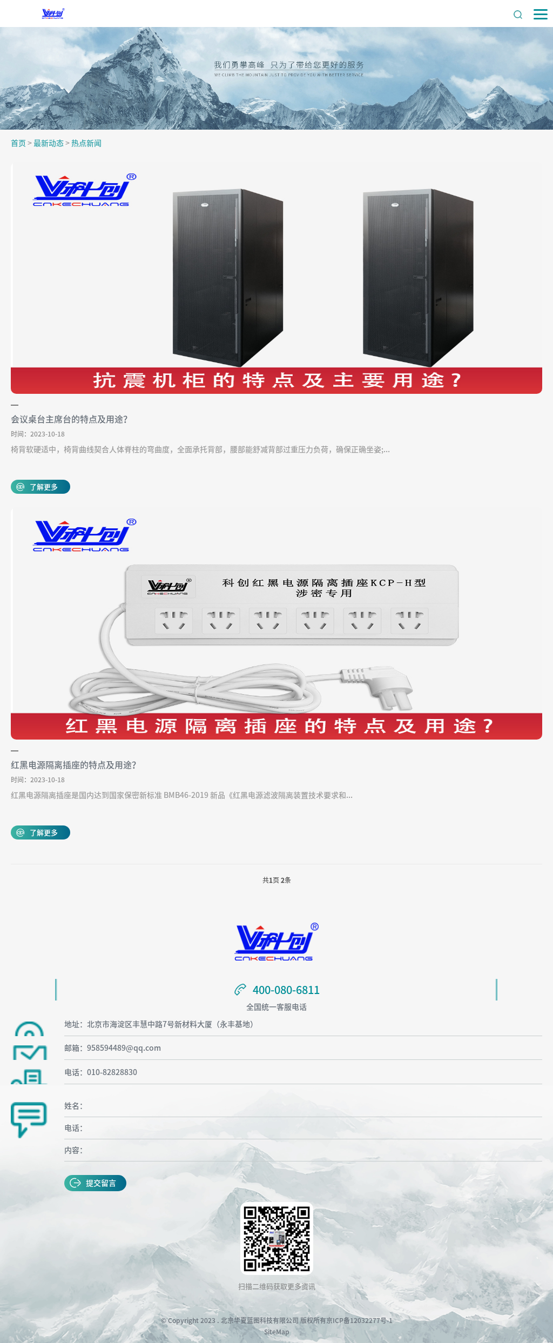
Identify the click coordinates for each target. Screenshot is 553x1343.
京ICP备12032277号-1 (359, 1320)
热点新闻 (86, 143)
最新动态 (48, 143)
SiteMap (276, 1331)
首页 (18, 143)
